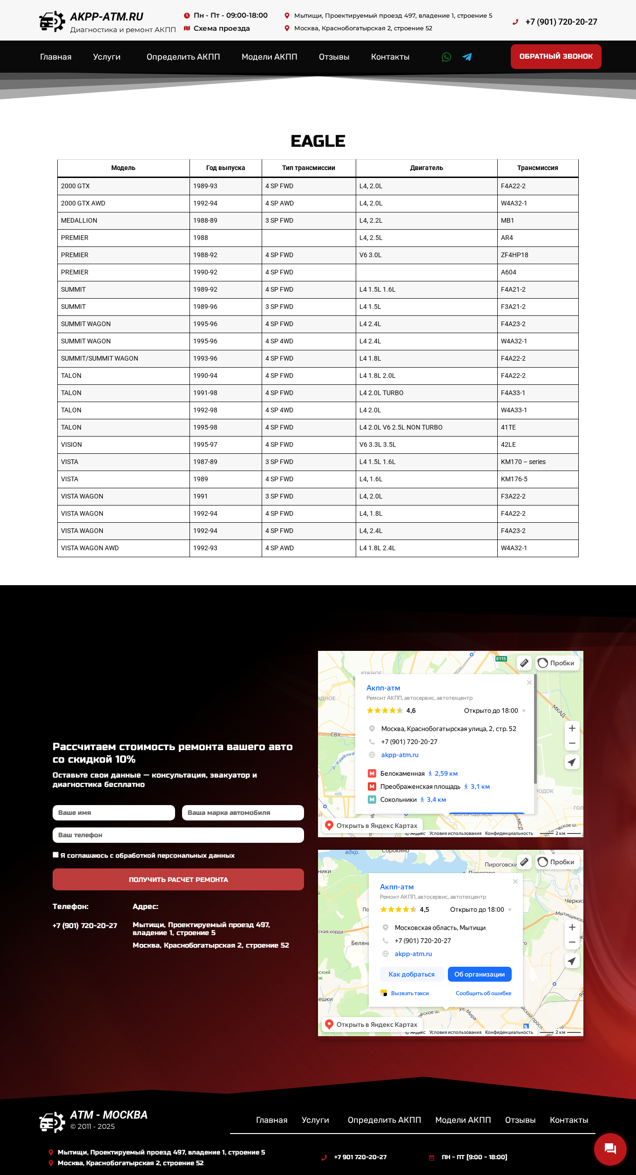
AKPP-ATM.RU (106, 16)
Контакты (390, 57)
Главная (56, 57)
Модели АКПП (270, 57)
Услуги (107, 57)
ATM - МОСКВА (109, 1114)
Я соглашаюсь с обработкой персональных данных (148, 856)
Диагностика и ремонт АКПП (123, 29)
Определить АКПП (183, 57)
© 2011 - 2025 (92, 1126)
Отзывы (334, 57)
